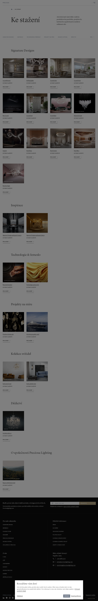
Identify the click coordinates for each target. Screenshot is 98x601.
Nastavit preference (76, 596)
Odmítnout (20, 596)
